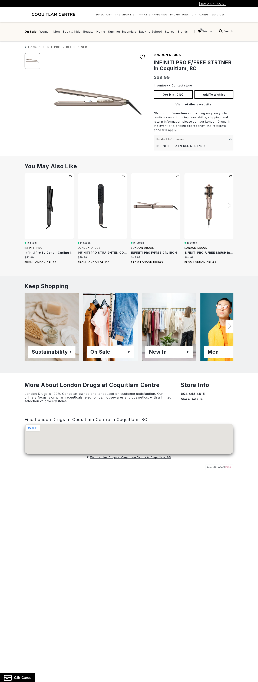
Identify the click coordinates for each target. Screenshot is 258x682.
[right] (229, 205)
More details (192, 399)
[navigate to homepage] (53, 14)
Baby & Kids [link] (71, 31)
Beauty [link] (88, 31)
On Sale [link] (31, 31)
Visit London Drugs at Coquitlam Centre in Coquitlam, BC (130, 457)
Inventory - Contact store (173, 85)
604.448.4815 (193, 394)
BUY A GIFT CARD (212, 3)
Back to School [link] (150, 31)
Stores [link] (170, 31)
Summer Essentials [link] (122, 31)
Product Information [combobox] (170, 139)
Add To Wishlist (214, 94)
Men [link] (56, 31)
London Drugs (167, 55)
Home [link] (100, 31)
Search (228, 31)
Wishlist (208, 31)
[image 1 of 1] (32, 61)
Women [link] (45, 31)
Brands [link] (182, 31)
